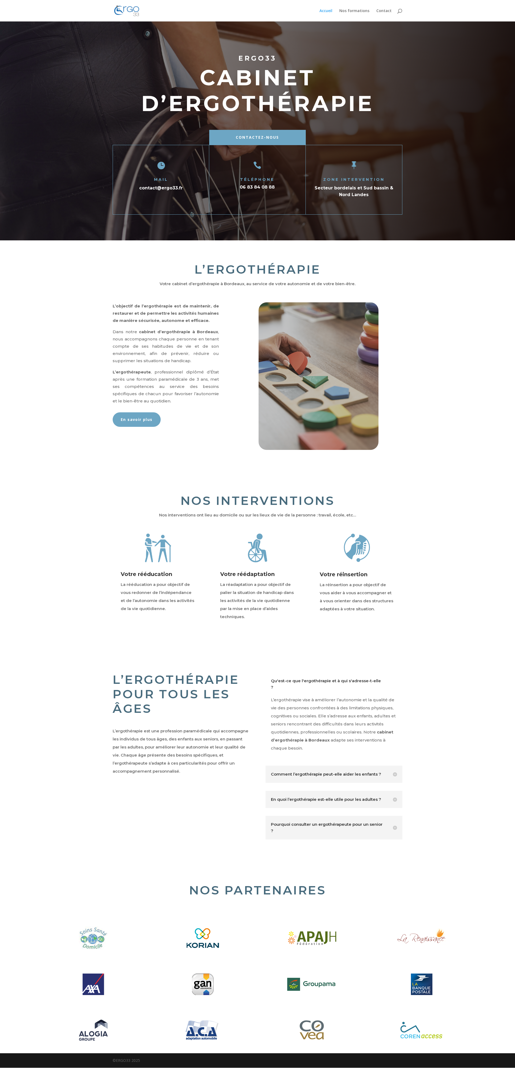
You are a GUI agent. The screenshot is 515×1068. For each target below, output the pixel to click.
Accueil (325, 11)
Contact (384, 11)
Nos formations (354, 11)
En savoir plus (137, 419)
